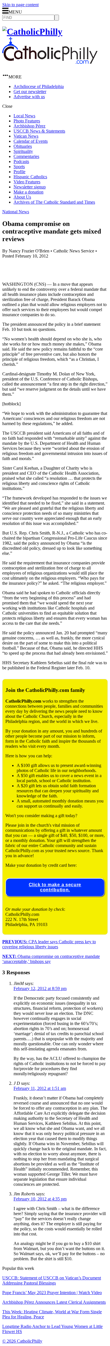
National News (15, 211)
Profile (19, 171)
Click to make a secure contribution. (55, 887)
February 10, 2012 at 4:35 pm (40, 1199)
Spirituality (23, 151)
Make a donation (28, 192)
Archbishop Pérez (29, 126)
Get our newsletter (30, 91)
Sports (19, 166)
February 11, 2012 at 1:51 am (40, 1088)
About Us (22, 197)
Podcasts (21, 161)
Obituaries (23, 146)
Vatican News (26, 136)
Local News (24, 115)
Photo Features (27, 120)
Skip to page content (20, 4)
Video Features (27, 181)
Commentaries (26, 156)
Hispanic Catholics (30, 176)
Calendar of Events (31, 141)
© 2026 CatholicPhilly (22, 1341)
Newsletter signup (30, 186)
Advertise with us (29, 96)
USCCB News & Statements (39, 131)
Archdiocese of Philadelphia (39, 86)
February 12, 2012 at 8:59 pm (40, 988)
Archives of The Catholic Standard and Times (54, 202)
